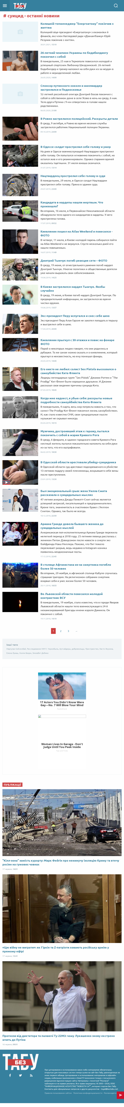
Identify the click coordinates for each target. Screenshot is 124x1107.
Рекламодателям (112, 1093)
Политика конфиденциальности (87, 1093)
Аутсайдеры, (65, 649)
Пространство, (92, 649)
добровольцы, (78, 649)
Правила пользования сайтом (58, 1093)
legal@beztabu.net (109, 1089)
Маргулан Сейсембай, (16, 649)
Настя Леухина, (106, 649)
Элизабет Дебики (40, 653)
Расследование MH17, (37, 649)
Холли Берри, (25, 653)
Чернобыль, (53, 649)
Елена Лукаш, (12, 653)
